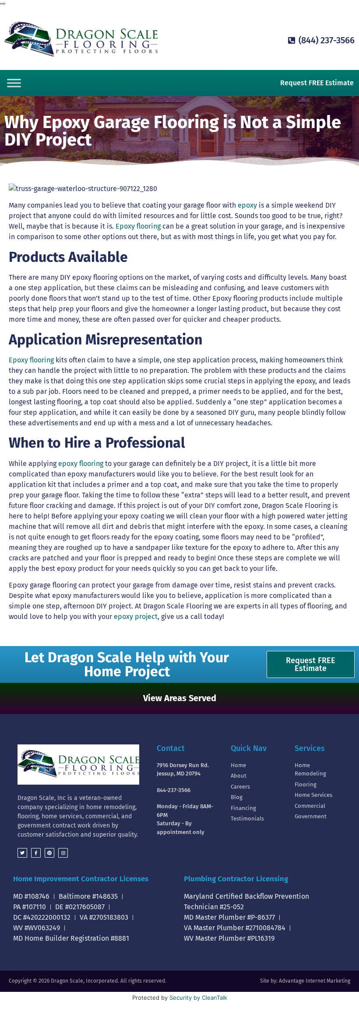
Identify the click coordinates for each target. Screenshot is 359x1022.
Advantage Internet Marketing (314, 981)
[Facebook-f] (36, 853)
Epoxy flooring (138, 226)
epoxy (247, 205)
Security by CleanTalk (198, 997)
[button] (179, 698)
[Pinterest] (49, 853)
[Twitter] (22, 853)
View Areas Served (179, 698)
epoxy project (136, 616)
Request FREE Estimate (317, 83)
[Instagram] (63, 853)
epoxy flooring (80, 463)
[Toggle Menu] (14, 83)
